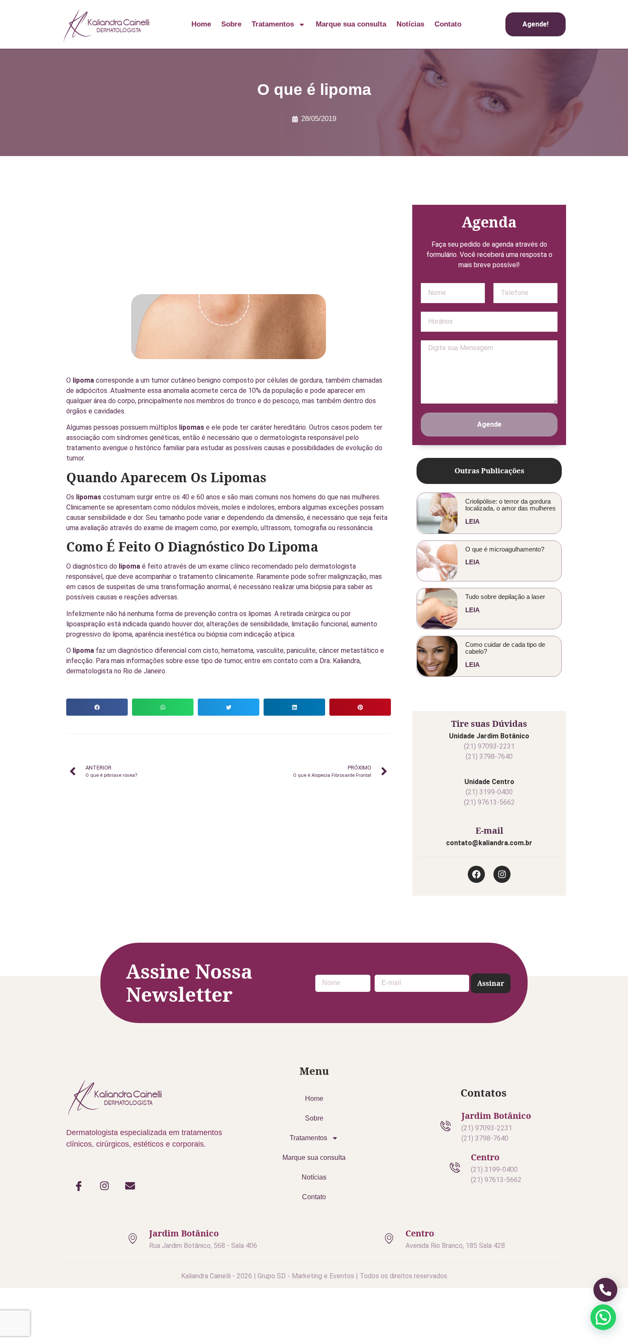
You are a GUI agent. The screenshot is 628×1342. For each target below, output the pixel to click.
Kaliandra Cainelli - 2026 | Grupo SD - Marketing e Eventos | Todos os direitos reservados (314, 1276)
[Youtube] (489, 188)
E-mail (489, 830)
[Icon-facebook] (79, 1186)
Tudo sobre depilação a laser (505, 596)
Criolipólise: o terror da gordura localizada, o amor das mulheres (510, 505)
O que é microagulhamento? (504, 549)
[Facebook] (526, 188)
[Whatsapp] (470, 188)
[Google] (451, 188)
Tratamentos (273, 24)
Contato (447, 24)
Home (201, 24)
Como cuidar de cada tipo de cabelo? (505, 648)
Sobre (231, 24)
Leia (472, 521)
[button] (97, 707)
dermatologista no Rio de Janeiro (115, 671)
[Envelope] (130, 1186)
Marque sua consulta (351, 24)
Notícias (410, 24)
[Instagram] (508, 188)
